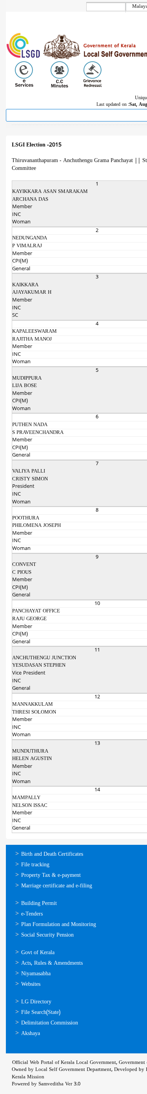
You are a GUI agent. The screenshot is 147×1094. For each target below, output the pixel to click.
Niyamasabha (36, 974)
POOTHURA (25, 518)
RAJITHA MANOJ (32, 339)
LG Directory (36, 1002)
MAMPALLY (26, 798)
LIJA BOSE (24, 386)
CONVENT (24, 565)
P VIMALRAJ (27, 246)
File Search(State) (40, 1012)
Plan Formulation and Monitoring (58, 924)
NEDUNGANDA (29, 238)
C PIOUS (21, 572)
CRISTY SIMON (30, 479)
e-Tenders (32, 914)
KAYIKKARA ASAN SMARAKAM (50, 192)
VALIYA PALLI (28, 471)
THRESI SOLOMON (34, 712)
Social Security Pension (47, 935)
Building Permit (39, 903)
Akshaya (30, 1033)
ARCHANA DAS (30, 199)
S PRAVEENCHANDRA (38, 433)
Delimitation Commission (49, 1023)
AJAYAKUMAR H (31, 292)
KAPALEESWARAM (34, 331)
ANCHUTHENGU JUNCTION (44, 658)
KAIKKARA (25, 285)
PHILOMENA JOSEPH (36, 526)
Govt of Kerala (37, 952)
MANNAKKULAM (32, 704)
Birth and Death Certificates (52, 854)
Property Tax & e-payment (51, 875)
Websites (30, 984)
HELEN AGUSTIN (32, 759)
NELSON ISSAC (29, 806)
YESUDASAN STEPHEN (38, 665)
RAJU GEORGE (29, 619)
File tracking (35, 865)
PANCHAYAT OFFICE (36, 611)
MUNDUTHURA (30, 751)
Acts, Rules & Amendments (52, 963)
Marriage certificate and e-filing (56, 886)
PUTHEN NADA (29, 425)
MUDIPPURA (27, 378)
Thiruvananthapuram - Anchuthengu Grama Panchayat (72, 160)
